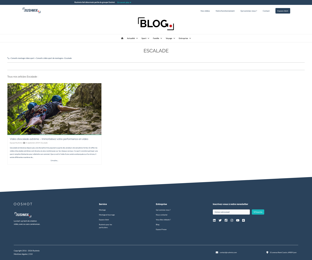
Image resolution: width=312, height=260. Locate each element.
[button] (258, 212)
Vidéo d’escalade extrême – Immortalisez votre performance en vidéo (49, 139)
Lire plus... (54, 160)
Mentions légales (21, 254)
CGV (31, 254)
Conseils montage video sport (22, 58)
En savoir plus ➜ (124, 2)
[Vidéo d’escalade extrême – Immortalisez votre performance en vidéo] (54, 109)
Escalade (44, 143)
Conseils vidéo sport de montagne (49, 58)
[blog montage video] (122, 38)
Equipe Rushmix (16, 143)
